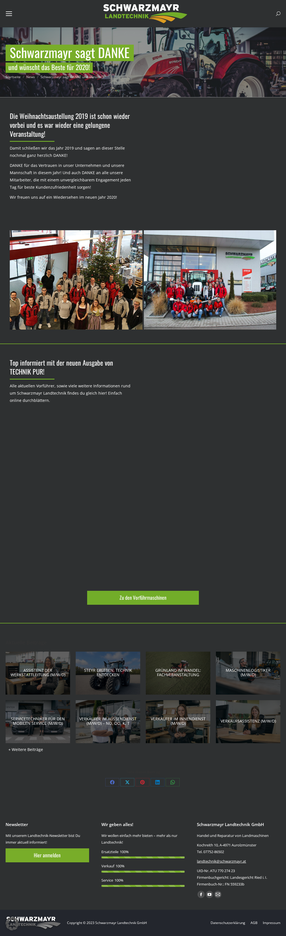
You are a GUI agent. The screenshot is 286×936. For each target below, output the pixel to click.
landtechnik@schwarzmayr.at (221, 861)
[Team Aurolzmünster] (210, 280)
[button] (12, 923)
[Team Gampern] (76, 280)
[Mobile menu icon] (9, 13)
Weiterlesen (36, 672)
